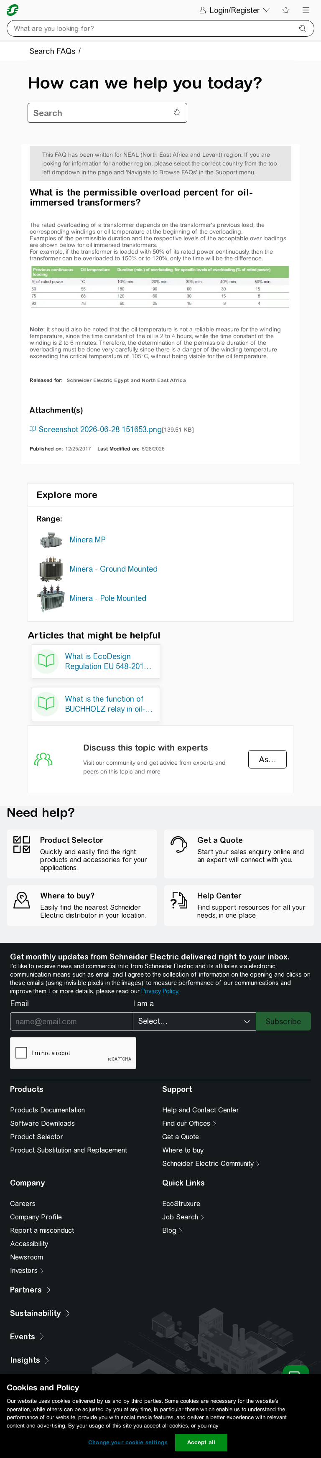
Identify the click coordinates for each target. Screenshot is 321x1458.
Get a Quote (180, 1137)
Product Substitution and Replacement (68, 1150)
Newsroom (26, 1257)
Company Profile (36, 1217)
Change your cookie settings (128, 1442)
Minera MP (88, 539)
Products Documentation (47, 1110)
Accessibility (29, 1244)
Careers (23, 1204)
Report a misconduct (42, 1230)
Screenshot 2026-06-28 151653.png (100, 429)
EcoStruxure (181, 1204)
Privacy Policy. (160, 991)
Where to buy (183, 1150)
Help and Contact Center (200, 1110)
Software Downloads (42, 1123)
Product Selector (36, 1137)
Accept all (201, 1442)
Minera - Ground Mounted (114, 569)
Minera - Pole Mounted (108, 598)
